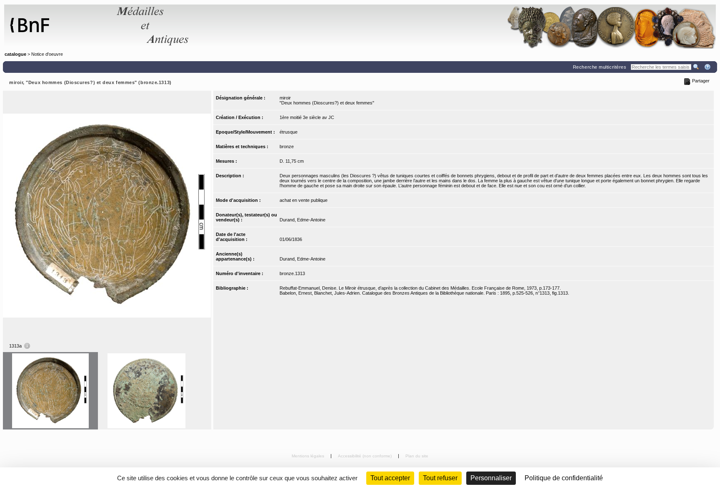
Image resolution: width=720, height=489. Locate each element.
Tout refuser (440, 478)
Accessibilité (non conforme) (365, 456)
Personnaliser (491, 478)
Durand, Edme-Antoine (302, 219)
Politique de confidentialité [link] (564, 478)
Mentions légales (308, 456)
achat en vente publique (304, 200)
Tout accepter (390, 478)
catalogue (15, 54)
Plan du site (416, 456)
